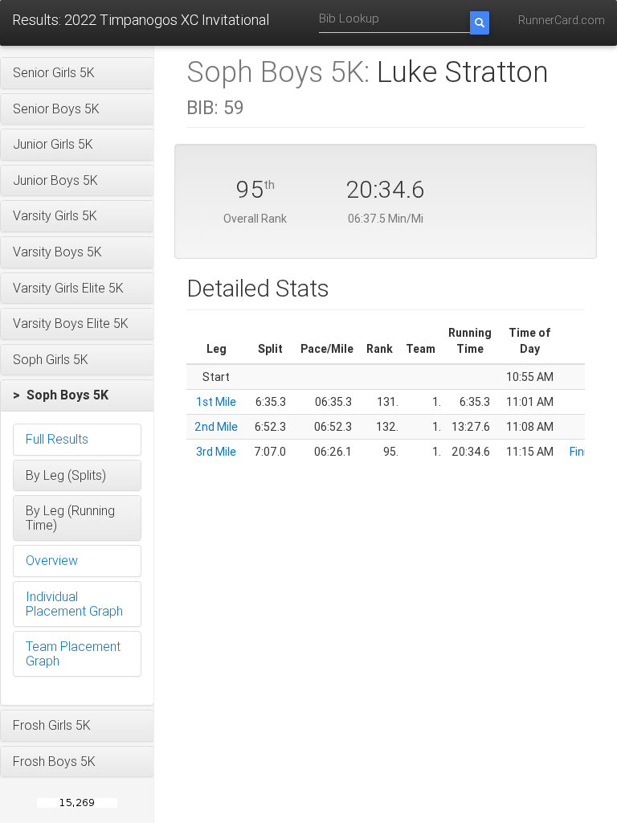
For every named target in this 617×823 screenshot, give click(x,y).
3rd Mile (216, 451)
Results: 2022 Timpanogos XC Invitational (140, 19)
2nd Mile (216, 427)
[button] (77, 73)
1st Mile (216, 402)
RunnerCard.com (561, 20)
